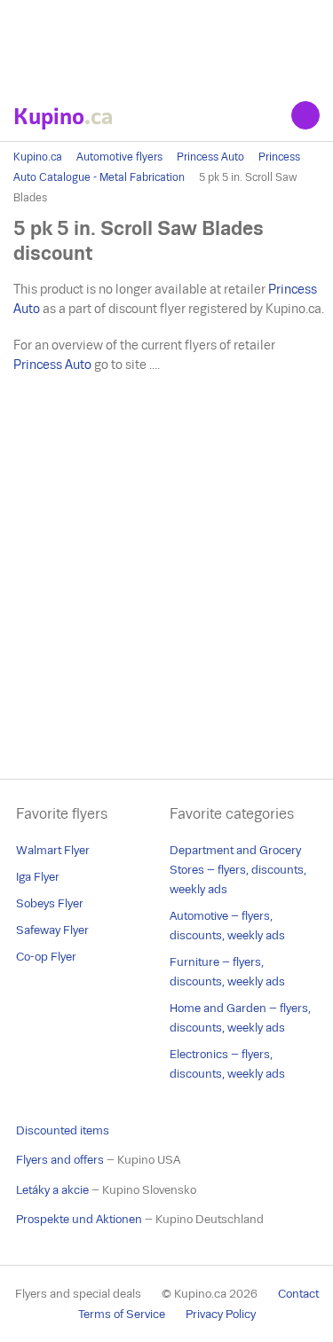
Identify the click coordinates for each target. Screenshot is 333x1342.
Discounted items (62, 1130)
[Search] (305, 115)
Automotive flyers (119, 157)
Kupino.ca (37, 157)
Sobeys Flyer (49, 903)
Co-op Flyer (46, 956)
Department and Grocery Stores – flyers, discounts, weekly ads (238, 870)
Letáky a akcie (52, 1190)
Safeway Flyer (52, 930)
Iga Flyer (37, 876)
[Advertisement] (166, 44)
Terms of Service (121, 1314)
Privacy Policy (221, 1314)
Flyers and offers (60, 1159)
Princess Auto (210, 157)
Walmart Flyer (53, 850)
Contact (298, 1293)
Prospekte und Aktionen (79, 1219)
